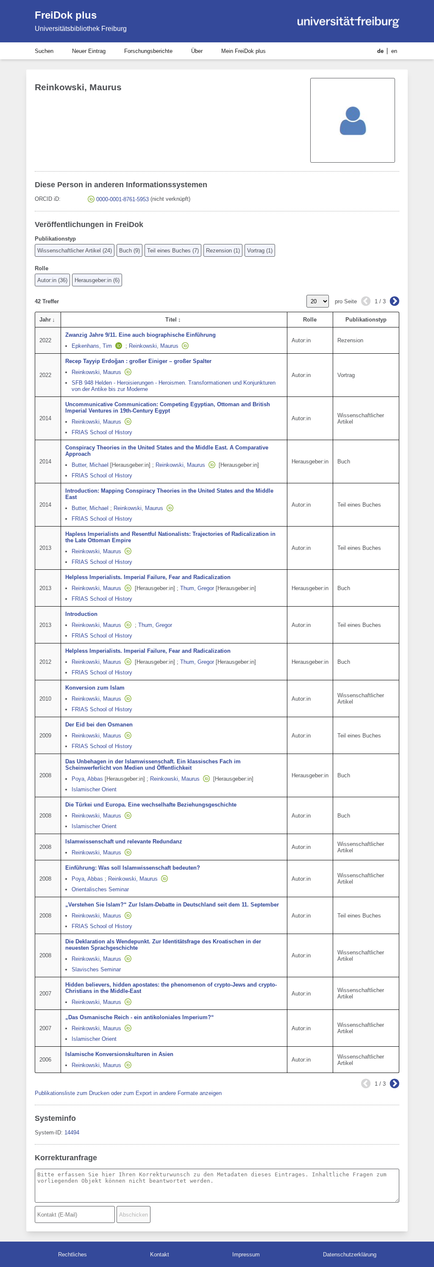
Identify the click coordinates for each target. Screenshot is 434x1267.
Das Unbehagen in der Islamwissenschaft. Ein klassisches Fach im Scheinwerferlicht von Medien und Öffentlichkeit (153, 764)
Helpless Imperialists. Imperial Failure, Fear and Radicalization (148, 577)
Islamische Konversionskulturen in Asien (119, 1054)
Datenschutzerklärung (349, 1254)
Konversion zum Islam (95, 688)
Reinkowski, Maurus (153, 346)
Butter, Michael (90, 465)
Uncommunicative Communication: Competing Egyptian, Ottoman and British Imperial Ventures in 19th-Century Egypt (167, 407)
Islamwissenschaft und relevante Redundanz (123, 841)
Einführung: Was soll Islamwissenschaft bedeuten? (132, 868)
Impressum (246, 1254)
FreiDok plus (66, 15)
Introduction (81, 614)
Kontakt (159, 1254)
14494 (71, 1132)
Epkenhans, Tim (92, 346)
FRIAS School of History (102, 432)
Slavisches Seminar (96, 969)
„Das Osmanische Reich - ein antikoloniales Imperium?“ (139, 1017)
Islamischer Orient (94, 789)
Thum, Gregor (197, 588)
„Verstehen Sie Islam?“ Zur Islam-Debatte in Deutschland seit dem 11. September (172, 904)
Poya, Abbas (87, 779)
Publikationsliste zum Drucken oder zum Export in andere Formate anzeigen (128, 1093)
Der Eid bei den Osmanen (99, 724)
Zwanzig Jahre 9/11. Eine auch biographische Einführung (140, 335)
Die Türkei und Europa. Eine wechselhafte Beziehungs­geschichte (150, 804)
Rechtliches (72, 1254)
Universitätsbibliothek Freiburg (81, 28)
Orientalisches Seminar (100, 889)
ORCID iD (47, 199)
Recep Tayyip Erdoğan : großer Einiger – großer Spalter (138, 361)
